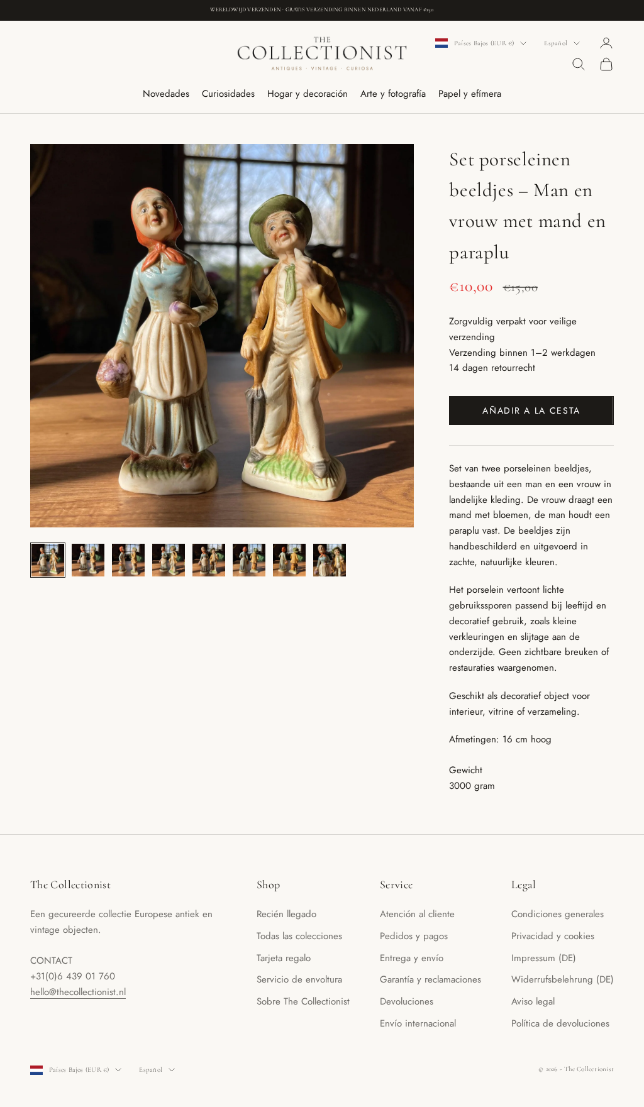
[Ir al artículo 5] (208, 560)
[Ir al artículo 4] (168, 560)
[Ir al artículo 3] (128, 560)
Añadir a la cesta (531, 410)
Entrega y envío (411, 958)
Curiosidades (228, 94)
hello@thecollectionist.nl (78, 992)
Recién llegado (286, 914)
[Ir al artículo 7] (289, 560)
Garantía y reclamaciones (430, 979)
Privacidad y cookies (552, 936)
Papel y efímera (469, 94)
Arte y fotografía (393, 94)
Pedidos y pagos (414, 936)
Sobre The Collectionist (303, 1001)
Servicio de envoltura (299, 979)
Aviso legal (533, 1001)
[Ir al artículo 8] (329, 560)
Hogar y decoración (307, 94)
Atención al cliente (417, 914)
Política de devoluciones (560, 1023)
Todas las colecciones (299, 936)
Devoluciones (406, 1001)
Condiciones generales (557, 914)
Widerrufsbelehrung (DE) (562, 979)
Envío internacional (418, 1023)
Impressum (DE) (543, 958)
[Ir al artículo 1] (47, 560)
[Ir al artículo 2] (88, 560)
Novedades (166, 94)
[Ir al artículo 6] (249, 560)
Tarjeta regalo (284, 958)
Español (555, 43)
